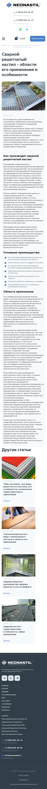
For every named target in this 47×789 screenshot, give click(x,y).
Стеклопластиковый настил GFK (13, 725)
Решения (5, 692)
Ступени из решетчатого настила (14, 728)
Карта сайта (23, 775)
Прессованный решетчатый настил (14, 719)
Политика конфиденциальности (23, 784)
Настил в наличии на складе (12, 734)
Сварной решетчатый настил (12, 722)
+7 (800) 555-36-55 (24, 12)
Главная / (4, 46)
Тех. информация (9, 695)
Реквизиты (23, 780)
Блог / (10, 46)
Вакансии (6, 707)
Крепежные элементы (10, 731)
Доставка (6, 701)
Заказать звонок (38, 38)
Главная (5, 685)
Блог (3, 698)
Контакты (6, 710)
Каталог (5, 688)
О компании (6, 704)
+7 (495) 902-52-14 (24, 20)
